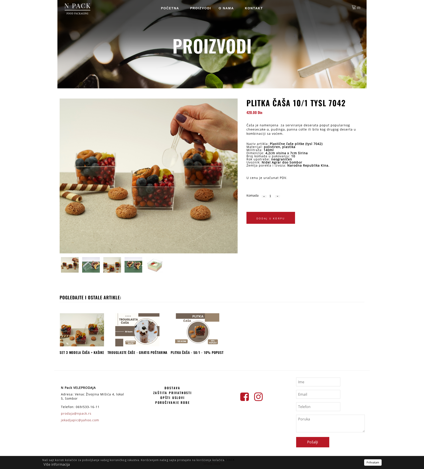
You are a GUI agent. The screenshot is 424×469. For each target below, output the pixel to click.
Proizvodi (200, 8)
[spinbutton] (270, 196)
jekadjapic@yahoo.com (80, 420)
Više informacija (57, 464)
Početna (170, 8)
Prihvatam (373, 462)
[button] (264, 196)
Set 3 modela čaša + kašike (82, 352)
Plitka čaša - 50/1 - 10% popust (197, 352)
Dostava (172, 387)
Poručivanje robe (172, 402)
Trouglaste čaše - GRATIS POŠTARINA (138, 352)
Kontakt (254, 8)
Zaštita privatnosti (172, 392)
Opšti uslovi (172, 397)
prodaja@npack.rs (76, 413)
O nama (226, 8)
